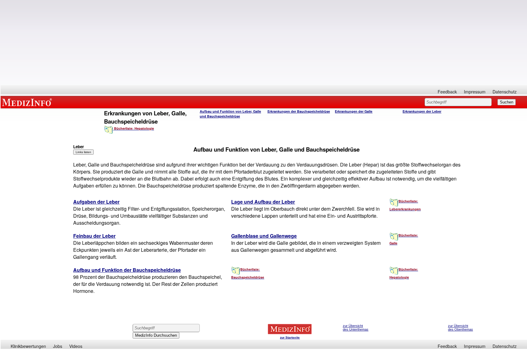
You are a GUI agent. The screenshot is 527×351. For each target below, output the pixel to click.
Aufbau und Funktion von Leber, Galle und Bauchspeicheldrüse (230, 113)
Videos (75, 346)
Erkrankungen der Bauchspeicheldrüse (298, 111)
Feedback (447, 92)
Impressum (475, 92)
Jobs (57, 346)
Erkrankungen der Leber (422, 111)
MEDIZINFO (28, 102)
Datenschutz (505, 92)
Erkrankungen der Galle (353, 111)
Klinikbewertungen (28, 346)
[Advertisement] (264, 42)
